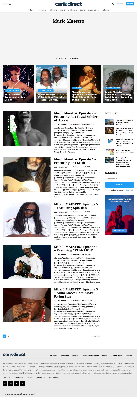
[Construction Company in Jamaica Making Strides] (109, 122)
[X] (22, 383)
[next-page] (13, 336)
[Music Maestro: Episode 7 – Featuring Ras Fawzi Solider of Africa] (27, 128)
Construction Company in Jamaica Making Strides (124, 122)
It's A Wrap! (73, 58)
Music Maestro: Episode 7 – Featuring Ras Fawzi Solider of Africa (76, 116)
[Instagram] (10, 383)
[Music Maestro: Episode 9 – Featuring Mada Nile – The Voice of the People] (85, 84)
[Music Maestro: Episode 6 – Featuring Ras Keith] (27, 174)
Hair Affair (61, 58)
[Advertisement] (68, 41)
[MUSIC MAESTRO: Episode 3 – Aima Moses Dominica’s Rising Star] (27, 305)
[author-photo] (71, 124)
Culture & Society (46, 90)
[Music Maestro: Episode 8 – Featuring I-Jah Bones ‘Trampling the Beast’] (118, 84)
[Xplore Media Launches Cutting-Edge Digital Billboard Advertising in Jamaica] (109, 141)
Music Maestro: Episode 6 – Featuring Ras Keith (75, 161)
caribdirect (76, 124)
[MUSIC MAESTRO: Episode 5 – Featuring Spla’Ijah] (27, 219)
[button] (7, 4)
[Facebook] (5, 383)
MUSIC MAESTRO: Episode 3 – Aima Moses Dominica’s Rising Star (76, 293)
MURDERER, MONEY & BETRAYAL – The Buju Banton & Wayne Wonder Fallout (125, 131)
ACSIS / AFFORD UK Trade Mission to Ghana (125, 152)
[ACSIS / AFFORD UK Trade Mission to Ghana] (109, 152)
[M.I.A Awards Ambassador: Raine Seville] (18, 84)
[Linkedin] (16, 383)
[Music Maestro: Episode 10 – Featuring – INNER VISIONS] (51, 84)
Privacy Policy (129, 190)
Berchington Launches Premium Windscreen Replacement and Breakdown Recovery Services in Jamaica (124, 162)
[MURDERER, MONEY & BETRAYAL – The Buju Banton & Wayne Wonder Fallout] (109, 130)
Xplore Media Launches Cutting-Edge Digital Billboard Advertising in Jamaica (124, 142)
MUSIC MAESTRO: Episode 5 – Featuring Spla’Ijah (76, 206)
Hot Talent (77, 88)
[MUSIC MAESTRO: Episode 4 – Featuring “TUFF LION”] (27, 262)
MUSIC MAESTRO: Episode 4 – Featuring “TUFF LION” (76, 248)
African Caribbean (12, 90)
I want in (118, 185)
